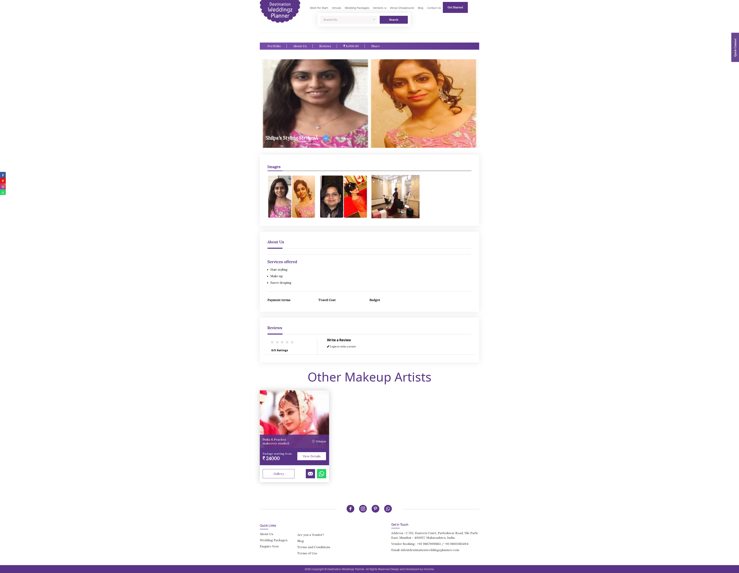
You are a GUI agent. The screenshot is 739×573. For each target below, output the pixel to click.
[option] (369, 194)
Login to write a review (342, 346)
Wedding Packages (357, 7)
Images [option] (274, 166)
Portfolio (274, 46)
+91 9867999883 (429, 544)
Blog (420, 7)
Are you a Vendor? (310, 535)
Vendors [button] (378, 7)
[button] (349, 19)
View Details (312, 456)
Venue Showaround (402, 7)
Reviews (325, 46)
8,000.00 (352, 46)
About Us (300, 46)
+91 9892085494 (456, 544)
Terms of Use (307, 553)
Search (393, 19)
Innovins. (429, 569)
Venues (336, 7)
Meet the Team (319, 7)
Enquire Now (269, 546)
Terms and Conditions (313, 547)
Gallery (278, 474)
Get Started (455, 7)
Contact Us (434, 7)
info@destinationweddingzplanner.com (430, 550)
